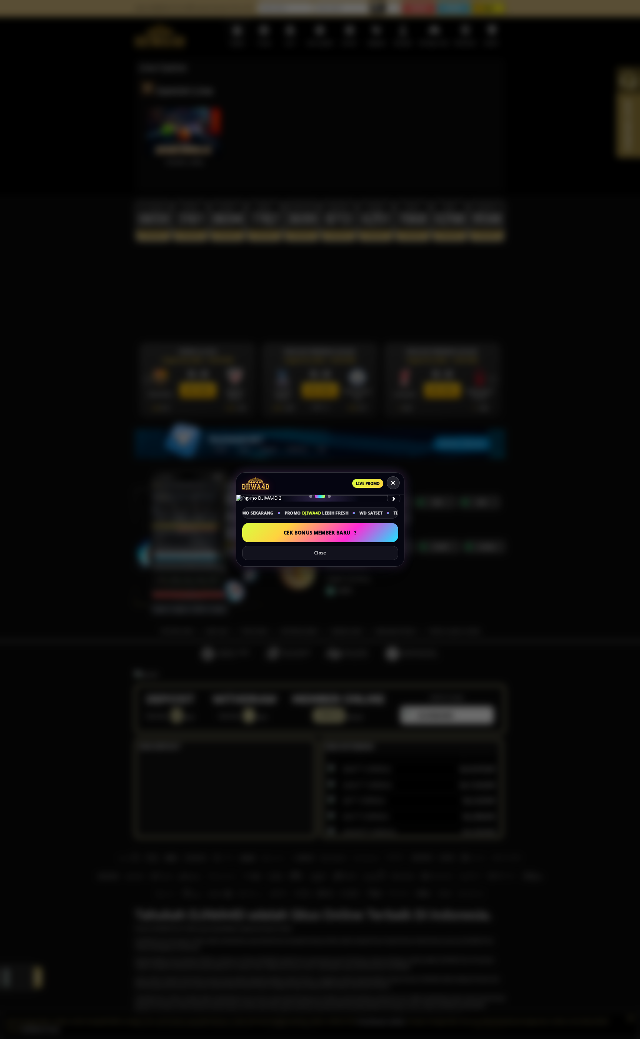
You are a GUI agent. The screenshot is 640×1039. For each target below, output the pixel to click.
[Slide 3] (329, 496)
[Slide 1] (314, 496)
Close (320, 553)
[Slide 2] (323, 496)
